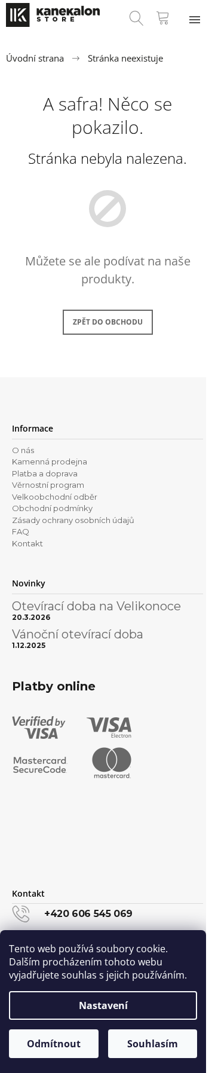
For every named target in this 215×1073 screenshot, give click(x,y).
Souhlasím (152, 1043)
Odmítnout (54, 1043)
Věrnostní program (48, 485)
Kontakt (27, 543)
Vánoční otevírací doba (77, 634)
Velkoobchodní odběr (54, 497)
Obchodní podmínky (52, 508)
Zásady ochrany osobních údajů (73, 520)
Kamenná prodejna (49, 461)
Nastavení (103, 1005)
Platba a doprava (45, 473)
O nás (23, 450)
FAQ (20, 531)
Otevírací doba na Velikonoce (96, 606)
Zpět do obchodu (108, 322)
